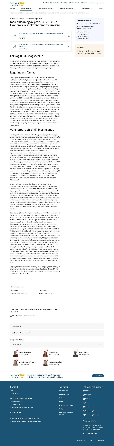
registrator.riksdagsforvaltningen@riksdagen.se (26, 421)
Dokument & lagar (19, 13)
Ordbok (85, 2)
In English (65, 2)
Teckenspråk (55, 2)
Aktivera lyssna (93, 2)
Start (11, 13)
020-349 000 (16, 404)
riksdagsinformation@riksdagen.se (22, 407)
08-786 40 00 (16, 393)
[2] (24, 84)
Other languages (75, 2)
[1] (44, 82)
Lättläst (47, 2)
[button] (27, 9)
